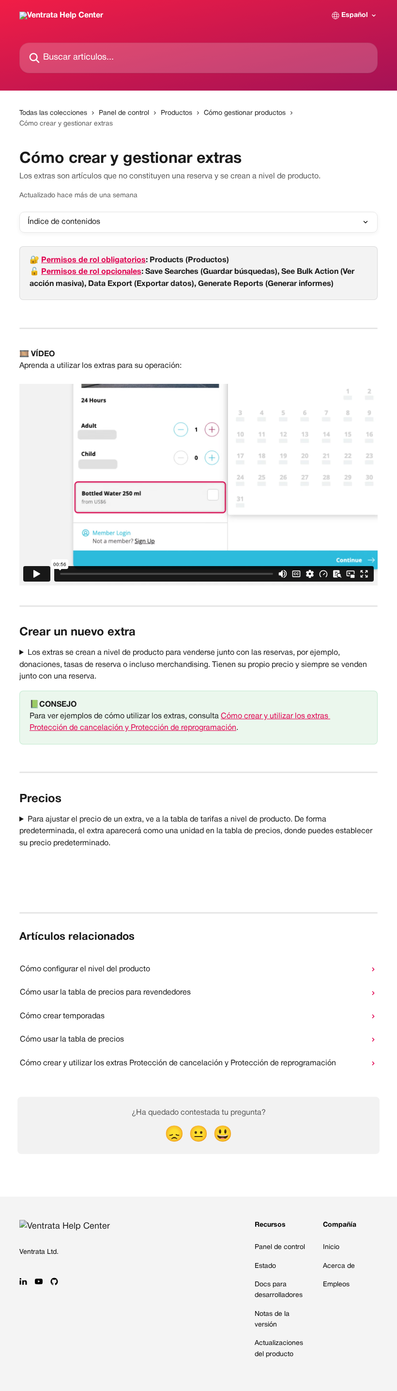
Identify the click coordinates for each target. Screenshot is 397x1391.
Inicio (331, 1247)
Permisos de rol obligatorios (93, 260)
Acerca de (339, 1266)
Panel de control (124, 113)
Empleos (336, 1284)
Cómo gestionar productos (245, 113)
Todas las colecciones (53, 113)
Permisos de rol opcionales (91, 272)
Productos (176, 113)
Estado (265, 1266)
